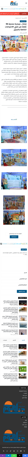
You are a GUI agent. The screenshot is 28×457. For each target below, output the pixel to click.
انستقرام (25, 422)
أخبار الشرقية (18, 18)
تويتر (26, 420)
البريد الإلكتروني (23, 279)
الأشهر (14, 340)
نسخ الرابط (14, 237)
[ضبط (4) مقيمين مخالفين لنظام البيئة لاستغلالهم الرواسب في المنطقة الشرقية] (23, 303)
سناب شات (24, 425)
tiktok (25, 427)
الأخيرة (23, 340)
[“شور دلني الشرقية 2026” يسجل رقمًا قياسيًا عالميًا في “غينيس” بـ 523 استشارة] (23, 318)
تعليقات (5, 340)
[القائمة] (26, 3)
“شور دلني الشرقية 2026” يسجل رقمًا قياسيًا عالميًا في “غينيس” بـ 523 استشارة (10, 317)
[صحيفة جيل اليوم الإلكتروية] (14, 3)
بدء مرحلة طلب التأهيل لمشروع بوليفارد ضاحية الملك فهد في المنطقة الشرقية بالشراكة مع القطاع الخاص (10, 310)
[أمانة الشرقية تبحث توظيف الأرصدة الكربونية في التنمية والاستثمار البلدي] (23, 332)
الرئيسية (24, 18)
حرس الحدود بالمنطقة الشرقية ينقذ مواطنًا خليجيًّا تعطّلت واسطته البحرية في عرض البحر (9, 324)
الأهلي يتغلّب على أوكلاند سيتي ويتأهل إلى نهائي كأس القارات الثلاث (10, 368)
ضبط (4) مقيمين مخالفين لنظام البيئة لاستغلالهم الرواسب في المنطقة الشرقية (10, 302)
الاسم (25, 273)
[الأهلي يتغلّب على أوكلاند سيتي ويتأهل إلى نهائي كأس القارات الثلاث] (22, 369)
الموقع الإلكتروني (22, 285)
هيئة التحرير (24, 398)
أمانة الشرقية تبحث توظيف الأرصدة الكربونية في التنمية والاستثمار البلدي (10, 331)
